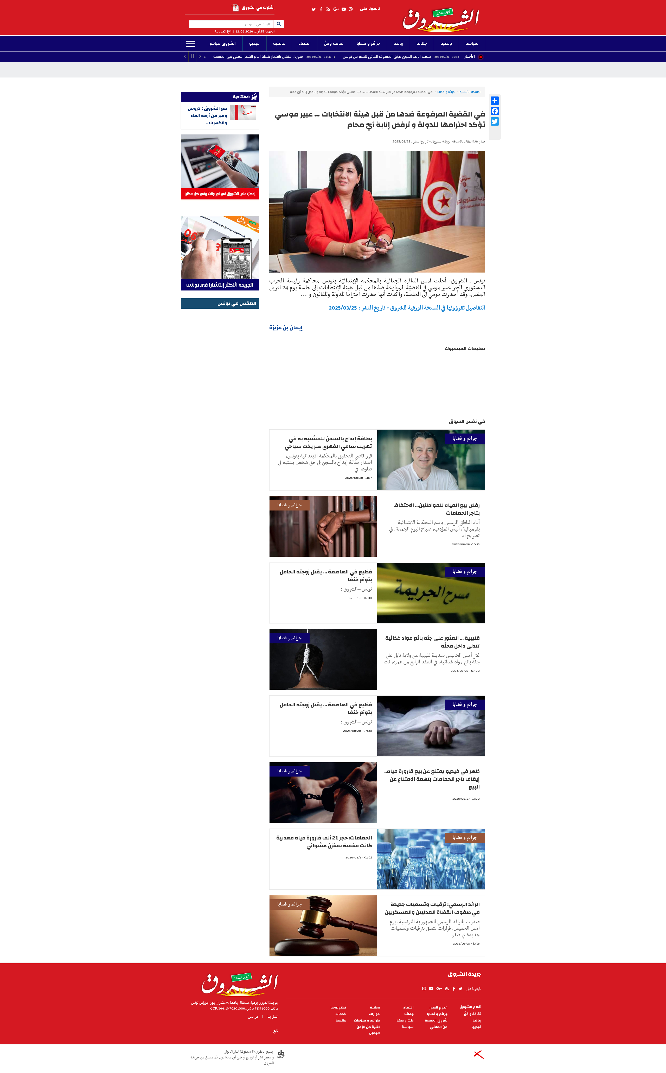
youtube (344, 9)
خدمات (340, 1014)
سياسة (471, 43)
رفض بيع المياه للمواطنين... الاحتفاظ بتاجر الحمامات (437, 509)
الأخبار (469, 56)
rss (328, 9)
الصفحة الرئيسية (470, 92)
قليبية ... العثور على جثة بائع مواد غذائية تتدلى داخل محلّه (432, 642)
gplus (336, 9)
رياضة (398, 43)
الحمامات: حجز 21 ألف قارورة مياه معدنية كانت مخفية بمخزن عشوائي (324, 841)
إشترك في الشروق (258, 7)
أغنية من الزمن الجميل (368, 1030)
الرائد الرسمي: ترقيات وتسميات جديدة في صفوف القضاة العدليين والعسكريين (432, 908)
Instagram (351, 9)
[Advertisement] (220, 388)
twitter (314, 9)
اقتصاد (304, 43)
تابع (275, 1031)
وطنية (446, 43)
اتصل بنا (220, 31)
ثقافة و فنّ (472, 1014)
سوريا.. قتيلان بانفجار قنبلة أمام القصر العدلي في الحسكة (313, 56)
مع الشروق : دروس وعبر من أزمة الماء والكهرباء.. (207, 115)
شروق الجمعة (436, 1021)
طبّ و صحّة (405, 1021)
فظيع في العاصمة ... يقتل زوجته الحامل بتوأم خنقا (326, 575)
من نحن (253, 1017)
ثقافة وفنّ (333, 43)
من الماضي (438, 1027)
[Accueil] (237, 983)
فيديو (254, 43)
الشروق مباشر (223, 43)
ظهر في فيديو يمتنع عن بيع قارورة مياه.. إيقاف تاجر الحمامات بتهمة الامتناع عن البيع (432, 779)
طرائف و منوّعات (367, 1021)
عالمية (279, 43)
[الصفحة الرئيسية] (443, 16)
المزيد (190, 44)
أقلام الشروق (470, 1007)
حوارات (374, 1014)
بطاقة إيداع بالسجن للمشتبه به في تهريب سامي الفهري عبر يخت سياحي (328, 442)
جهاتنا (422, 43)
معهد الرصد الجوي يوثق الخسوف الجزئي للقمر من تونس (441, 56)
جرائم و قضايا (368, 43)
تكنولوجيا (338, 1008)
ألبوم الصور (438, 1008)
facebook (321, 9)
